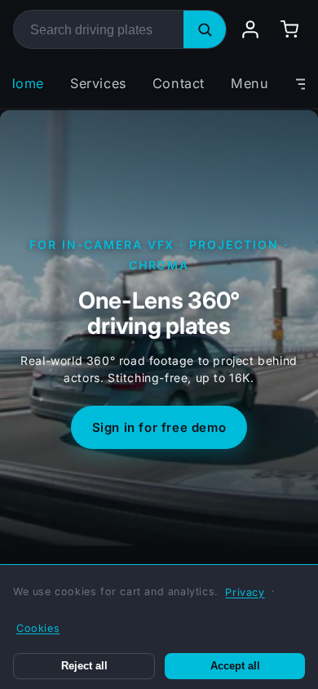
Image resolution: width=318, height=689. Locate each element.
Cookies (38, 628)
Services (98, 83)
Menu (249, 83)
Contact (178, 83)
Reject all (84, 666)
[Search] (204, 29)
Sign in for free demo (159, 427)
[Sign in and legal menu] (250, 29)
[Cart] (289, 29)
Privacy (244, 592)
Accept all (235, 666)
